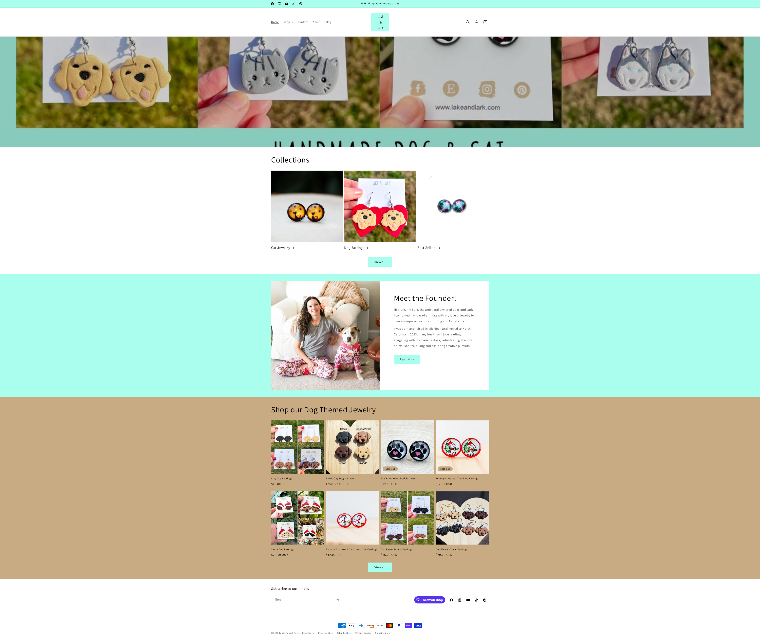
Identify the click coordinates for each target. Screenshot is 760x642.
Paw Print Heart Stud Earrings (398, 478)
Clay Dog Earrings (281, 478)
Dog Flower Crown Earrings (451, 549)
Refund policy (344, 633)
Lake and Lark (286, 633)
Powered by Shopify (304, 633)
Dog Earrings (354, 247)
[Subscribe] (337, 599)
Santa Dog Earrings (282, 549)
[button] (288, 22)
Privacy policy (325, 633)
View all (380, 262)
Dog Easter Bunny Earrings (396, 549)
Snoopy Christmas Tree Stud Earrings (457, 478)
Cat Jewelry (280, 247)
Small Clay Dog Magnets (340, 478)
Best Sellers (426, 247)
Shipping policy (383, 633)
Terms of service (363, 633)
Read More (407, 359)
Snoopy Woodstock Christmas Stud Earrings (351, 549)
